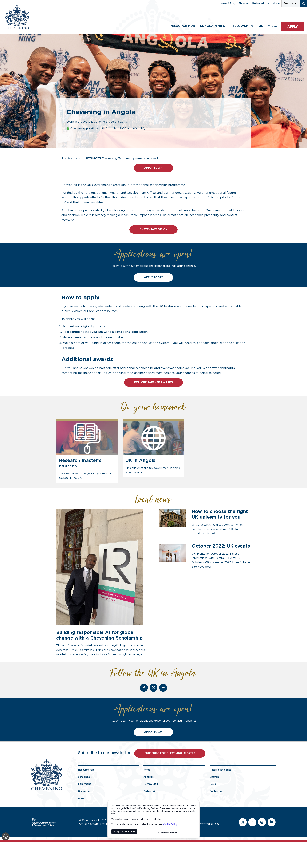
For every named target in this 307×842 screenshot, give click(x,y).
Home (276, 3)
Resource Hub (182, 26)
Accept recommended (124, 831)
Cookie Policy (170, 824)
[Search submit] (303, 3)
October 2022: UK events (221, 546)
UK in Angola (140, 460)
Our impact (269, 26)
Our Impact (84, 791)
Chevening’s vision (153, 229)
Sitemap (214, 777)
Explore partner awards (153, 382)
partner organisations (179, 192)
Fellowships (241, 26)
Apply (292, 26)
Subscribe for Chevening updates (170, 753)
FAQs (213, 784)
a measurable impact (133, 215)
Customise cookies (167, 832)
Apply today (153, 167)
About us (244, 3)
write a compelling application (126, 332)
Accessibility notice (220, 770)
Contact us (216, 791)
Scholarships (212, 26)
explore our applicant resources (95, 311)
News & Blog (228, 3)
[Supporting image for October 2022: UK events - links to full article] (172, 553)
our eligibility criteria (90, 326)
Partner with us (260, 3)
